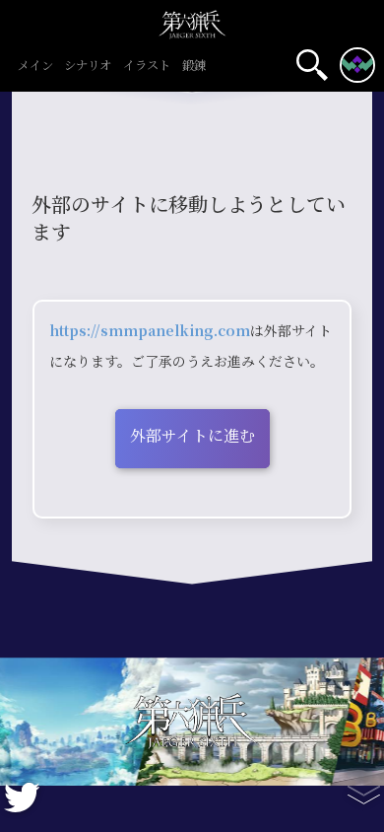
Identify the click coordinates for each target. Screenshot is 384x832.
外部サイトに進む (192, 436)
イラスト (146, 66)
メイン (35, 66)
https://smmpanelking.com (149, 331)
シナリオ (87, 66)
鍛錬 (194, 66)
